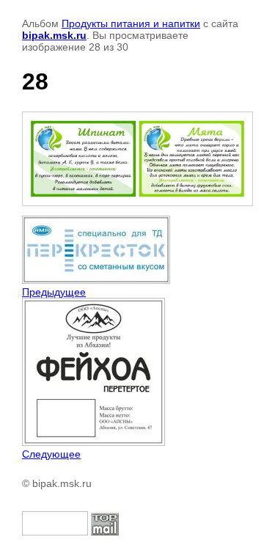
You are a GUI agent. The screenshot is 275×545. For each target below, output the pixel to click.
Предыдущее (54, 292)
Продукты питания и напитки (131, 23)
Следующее (51, 454)
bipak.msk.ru (54, 35)
